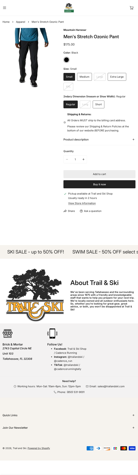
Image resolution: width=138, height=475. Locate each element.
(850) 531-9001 (75, 392)
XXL (68, 86)
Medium (84, 76)
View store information (82, 203)
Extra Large (117, 76)
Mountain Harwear (74, 29)
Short (98, 104)
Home (6, 21)
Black (66, 60)
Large (99, 76)
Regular (70, 104)
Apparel (20, 21)
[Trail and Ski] (69, 8)
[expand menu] (5, 8)
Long (85, 104)
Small (69, 76)
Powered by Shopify (39, 448)
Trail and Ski (19, 448)
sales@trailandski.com (111, 386)
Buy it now (99, 184)
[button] (131, 7)
